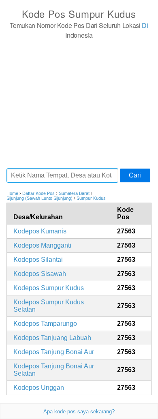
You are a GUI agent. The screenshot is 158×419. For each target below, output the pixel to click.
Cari (135, 175)
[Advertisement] (79, 103)
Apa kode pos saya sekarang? (79, 411)
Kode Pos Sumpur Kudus (79, 13)
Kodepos (39, 231)
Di (145, 25)
